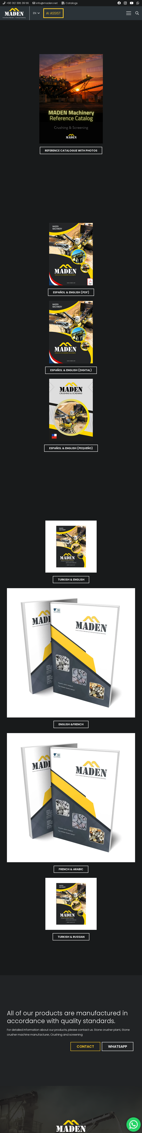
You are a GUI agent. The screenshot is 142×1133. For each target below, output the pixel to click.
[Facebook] (119, 3)
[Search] (137, 13)
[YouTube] (131, 3)
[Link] (14, 13)
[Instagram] (125, 3)
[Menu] (128, 13)
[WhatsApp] (137, 3)
